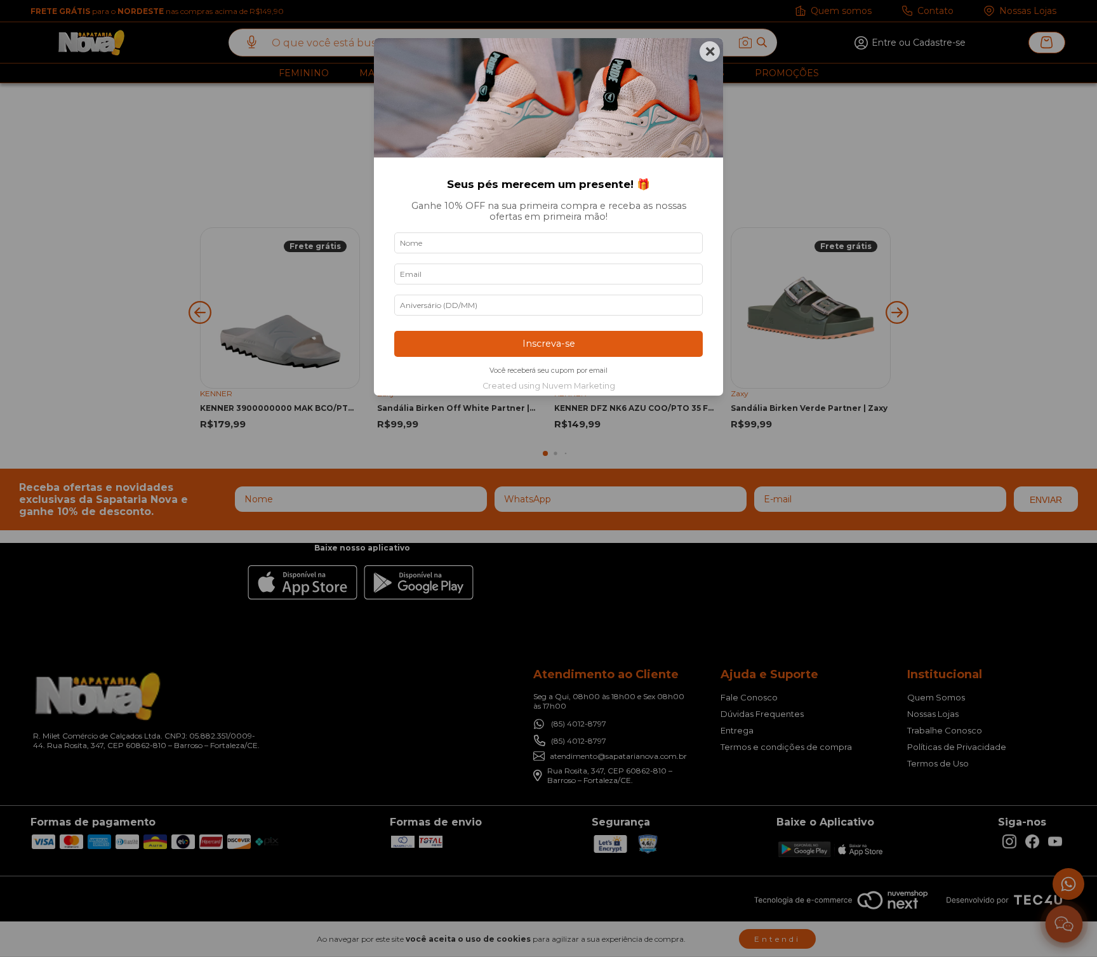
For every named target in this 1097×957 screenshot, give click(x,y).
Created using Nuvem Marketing (548, 386)
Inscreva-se (548, 343)
